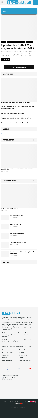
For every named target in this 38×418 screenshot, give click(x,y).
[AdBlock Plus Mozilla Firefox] (19, 196)
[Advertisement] (19, 285)
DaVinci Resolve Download (18, 242)
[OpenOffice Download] (5, 217)
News (3, 350)
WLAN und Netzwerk (24, 360)
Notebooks (5, 355)
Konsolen (21, 352)
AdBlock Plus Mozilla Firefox (9, 208)
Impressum (22, 407)
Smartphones (23, 355)
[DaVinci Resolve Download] (5, 245)
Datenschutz (14, 407)
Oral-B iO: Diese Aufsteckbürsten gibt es (12, 113)
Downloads (22, 350)
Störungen (3, 41)
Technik (8, 41)
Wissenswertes (29, 41)
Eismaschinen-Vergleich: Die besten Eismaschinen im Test (18, 123)
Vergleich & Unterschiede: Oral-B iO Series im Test (16, 118)
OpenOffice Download (16, 215)
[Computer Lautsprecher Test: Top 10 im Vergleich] (19, 90)
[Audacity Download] (5, 226)
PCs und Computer (7, 352)
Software (4, 357)
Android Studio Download (17, 233)
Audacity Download (15, 224)
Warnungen (22, 41)
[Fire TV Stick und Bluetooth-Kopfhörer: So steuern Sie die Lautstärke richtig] (5, 254)
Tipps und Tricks (15, 41)
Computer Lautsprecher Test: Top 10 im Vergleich (15, 102)
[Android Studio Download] (5, 236)
